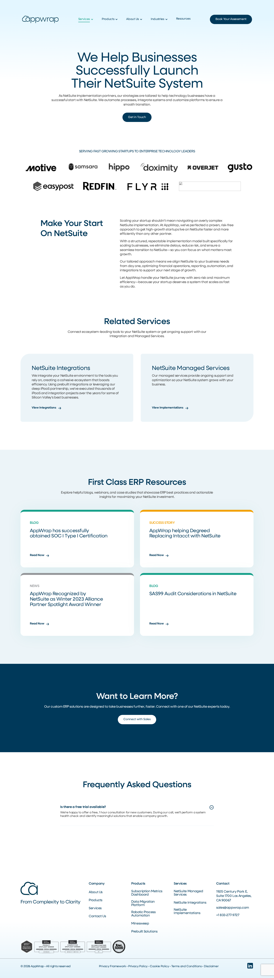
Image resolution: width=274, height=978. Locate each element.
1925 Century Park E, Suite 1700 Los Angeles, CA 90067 (233, 896)
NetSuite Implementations (187, 911)
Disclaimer (211, 966)
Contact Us (97, 916)
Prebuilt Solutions (144, 931)
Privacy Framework (112, 966)
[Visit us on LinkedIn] (250, 968)
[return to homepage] (40, 19)
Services (95, 908)
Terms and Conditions (186, 966)
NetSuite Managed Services (188, 893)
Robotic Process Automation (143, 914)
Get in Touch (137, 117)
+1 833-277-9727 (227, 915)
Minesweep (140, 923)
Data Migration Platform (143, 903)
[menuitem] (86, 19)
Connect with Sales (136, 719)
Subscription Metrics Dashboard (146, 893)
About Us (96, 892)
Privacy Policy (138, 966)
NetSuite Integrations (190, 903)
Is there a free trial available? (83, 807)
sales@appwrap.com (232, 908)
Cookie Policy (159, 966)
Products (95, 900)
